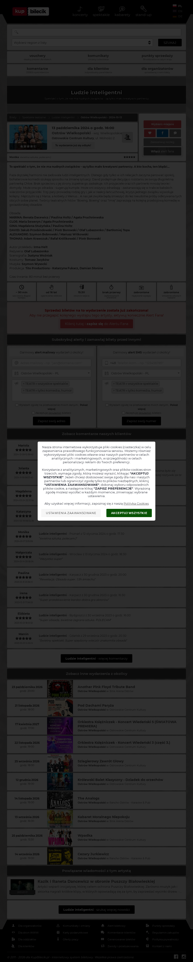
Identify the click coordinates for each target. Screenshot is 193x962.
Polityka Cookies (136, 503)
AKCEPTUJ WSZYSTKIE (129, 513)
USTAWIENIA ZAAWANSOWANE (71, 513)
